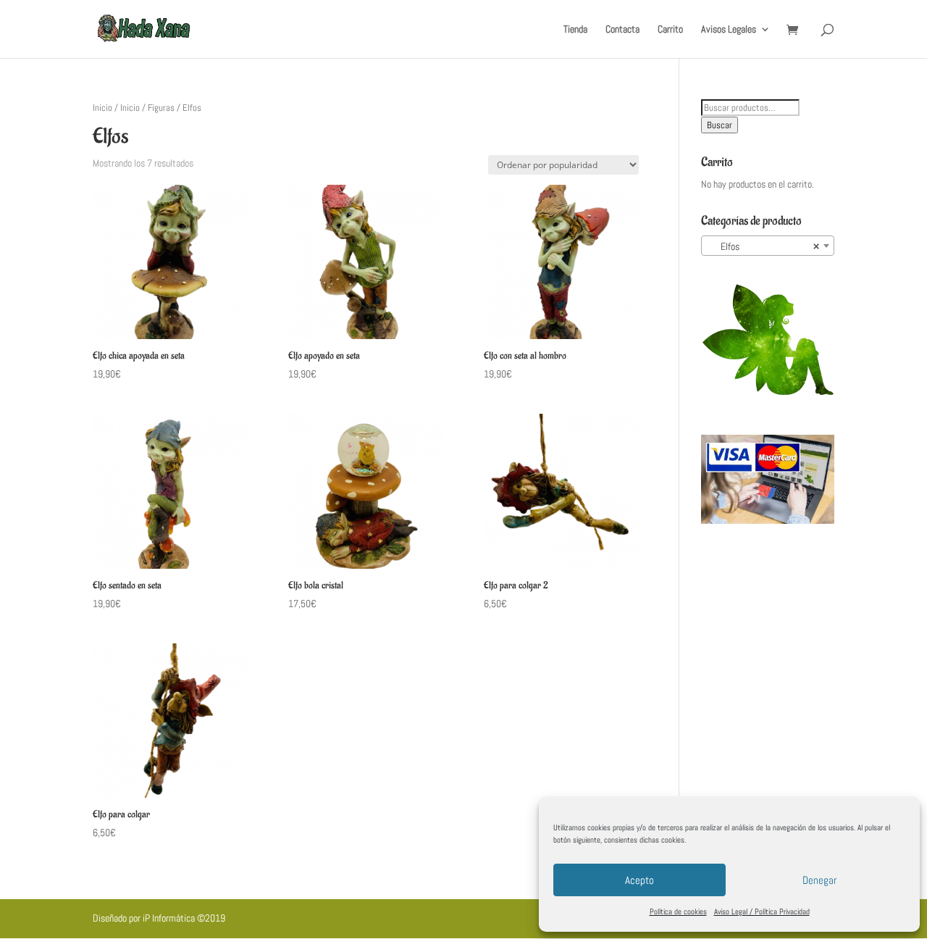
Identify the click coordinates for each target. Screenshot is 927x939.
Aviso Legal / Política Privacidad (762, 911)
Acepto (639, 880)
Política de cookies (678, 911)
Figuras (161, 107)
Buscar (719, 125)
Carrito (670, 30)
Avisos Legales (728, 30)
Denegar (819, 880)
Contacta (622, 30)
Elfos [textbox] (763, 246)
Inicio (102, 107)
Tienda (575, 30)
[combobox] (767, 245)
